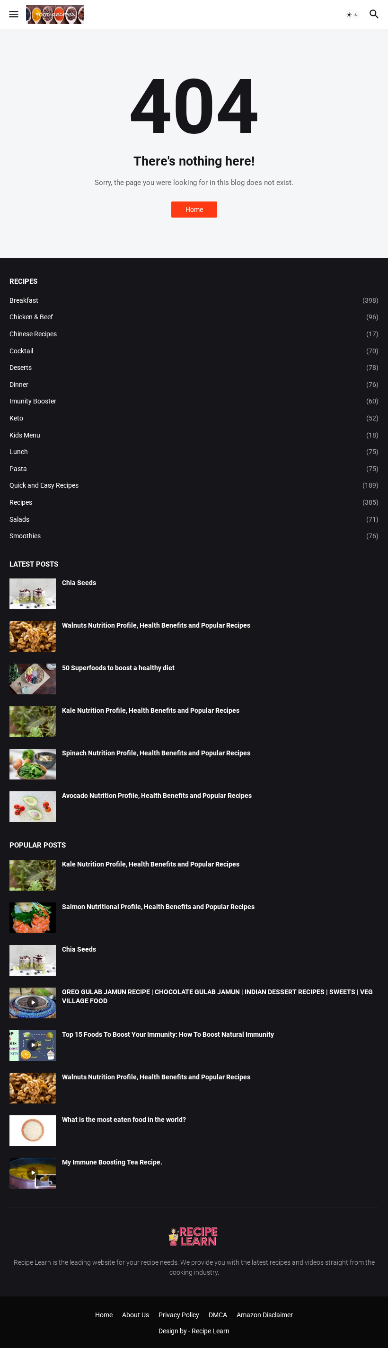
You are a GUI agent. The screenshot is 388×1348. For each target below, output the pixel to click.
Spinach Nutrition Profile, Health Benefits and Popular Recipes (156, 753)
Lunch (194, 451)
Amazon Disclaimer (265, 1315)
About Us (135, 1315)
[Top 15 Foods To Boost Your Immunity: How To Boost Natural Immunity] (32, 1045)
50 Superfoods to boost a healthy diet (118, 668)
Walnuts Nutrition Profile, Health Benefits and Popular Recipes (156, 625)
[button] (13, 15)
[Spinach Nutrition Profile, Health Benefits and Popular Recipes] (32, 764)
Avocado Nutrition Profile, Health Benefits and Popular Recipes (157, 795)
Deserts (194, 367)
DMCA (218, 1315)
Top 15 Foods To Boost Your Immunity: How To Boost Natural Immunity (168, 1034)
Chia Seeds (79, 582)
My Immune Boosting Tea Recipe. (112, 1162)
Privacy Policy (179, 1315)
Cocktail (194, 351)
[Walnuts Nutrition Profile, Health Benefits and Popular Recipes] (32, 636)
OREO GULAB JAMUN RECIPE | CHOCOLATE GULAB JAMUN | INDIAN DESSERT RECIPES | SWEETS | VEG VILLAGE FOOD (217, 996)
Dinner (194, 384)
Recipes (194, 502)
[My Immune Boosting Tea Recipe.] (32, 1173)
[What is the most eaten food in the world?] (32, 1130)
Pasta (194, 469)
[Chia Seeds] (32, 593)
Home (194, 209)
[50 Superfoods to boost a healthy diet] (32, 679)
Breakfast (194, 300)
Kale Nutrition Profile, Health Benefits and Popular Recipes (150, 710)
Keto (194, 418)
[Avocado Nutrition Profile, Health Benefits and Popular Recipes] (32, 806)
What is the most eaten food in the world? (124, 1119)
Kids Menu (194, 435)
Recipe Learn (210, 1331)
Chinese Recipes (194, 334)
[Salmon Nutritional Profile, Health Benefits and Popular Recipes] (32, 917)
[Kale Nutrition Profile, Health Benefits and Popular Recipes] (32, 721)
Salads (194, 519)
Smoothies (194, 536)
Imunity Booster (194, 401)
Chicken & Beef (194, 317)
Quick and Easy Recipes (194, 485)
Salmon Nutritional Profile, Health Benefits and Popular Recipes (158, 906)
